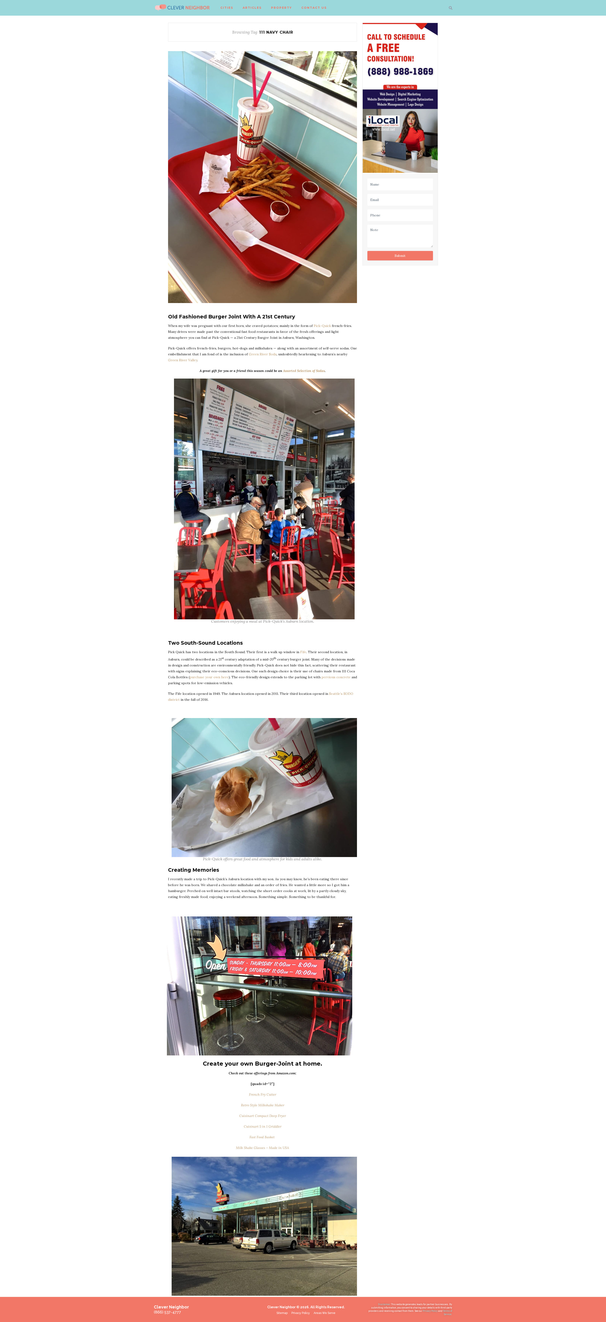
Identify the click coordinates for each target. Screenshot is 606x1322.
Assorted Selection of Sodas (304, 371)
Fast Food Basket (262, 1137)
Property (281, 7)
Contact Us (314, 7)
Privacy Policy (430, 1311)
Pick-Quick (322, 326)
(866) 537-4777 (167, 1312)
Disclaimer (384, 1304)
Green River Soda (262, 354)
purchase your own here (209, 677)
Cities (226, 7)
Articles (252, 7)
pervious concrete (336, 677)
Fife (303, 652)
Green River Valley (182, 360)
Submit (400, 256)
